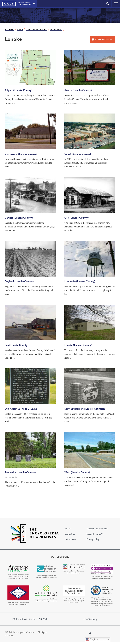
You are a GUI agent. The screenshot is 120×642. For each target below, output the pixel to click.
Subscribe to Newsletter (97, 528)
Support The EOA (94, 534)
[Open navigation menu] (116, 3)
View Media (104, 39)
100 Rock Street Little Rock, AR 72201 (30, 619)
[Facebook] (90, 634)
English (93, 639)
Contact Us (70, 534)
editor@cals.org (90, 619)
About (67, 528)
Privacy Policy (92, 539)
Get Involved (70, 539)
